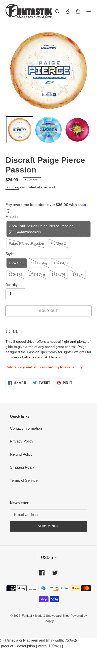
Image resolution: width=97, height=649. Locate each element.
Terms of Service (24, 480)
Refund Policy (21, 454)
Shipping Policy (22, 467)
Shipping (12, 187)
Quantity (11, 285)
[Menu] (88, 11)
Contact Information (26, 428)
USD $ (47, 557)
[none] (19, 129)
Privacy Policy (21, 441)
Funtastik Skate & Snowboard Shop (46, 615)
